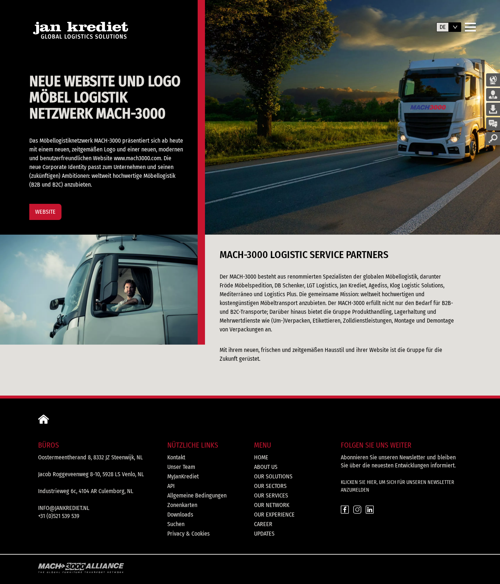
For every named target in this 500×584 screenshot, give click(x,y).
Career (263, 524)
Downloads (180, 514)
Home (261, 457)
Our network (271, 505)
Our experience (274, 514)
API (171, 485)
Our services (271, 495)
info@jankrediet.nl (63, 507)
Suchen (175, 524)
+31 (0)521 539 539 (58, 516)
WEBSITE (45, 211)
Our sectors (270, 485)
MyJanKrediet (183, 476)
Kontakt (176, 457)
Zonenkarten (182, 505)
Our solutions (273, 476)
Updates (264, 533)
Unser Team (181, 466)
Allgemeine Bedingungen (197, 495)
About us (265, 466)
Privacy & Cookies (188, 533)
